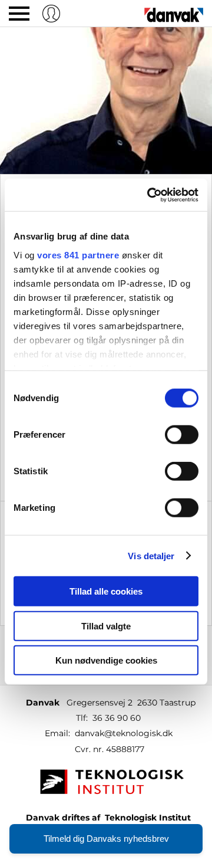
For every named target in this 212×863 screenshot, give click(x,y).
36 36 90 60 (116, 718)
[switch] (181, 434)
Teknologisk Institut (148, 817)
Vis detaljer (151, 555)
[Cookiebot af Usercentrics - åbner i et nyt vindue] (149, 194)
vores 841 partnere (78, 255)
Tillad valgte (106, 626)
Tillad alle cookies (106, 591)
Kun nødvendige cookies (106, 660)
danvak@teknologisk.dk (124, 733)
